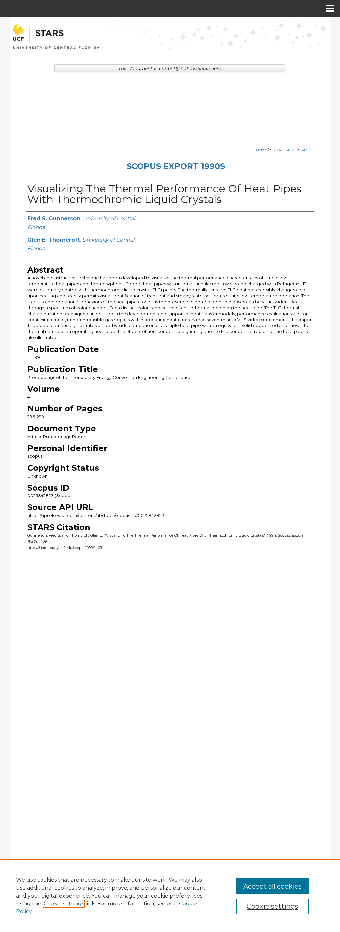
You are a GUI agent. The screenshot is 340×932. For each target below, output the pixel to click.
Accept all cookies (272, 886)
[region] (170, 895)
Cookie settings (64, 904)
